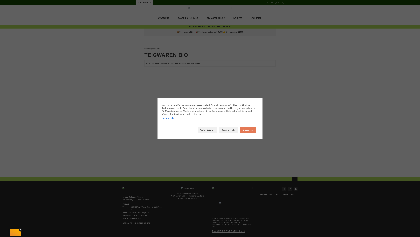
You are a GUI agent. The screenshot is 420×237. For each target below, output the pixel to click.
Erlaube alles (248, 130)
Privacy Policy (168, 118)
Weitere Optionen (207, 130)
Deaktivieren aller (228, 130)
